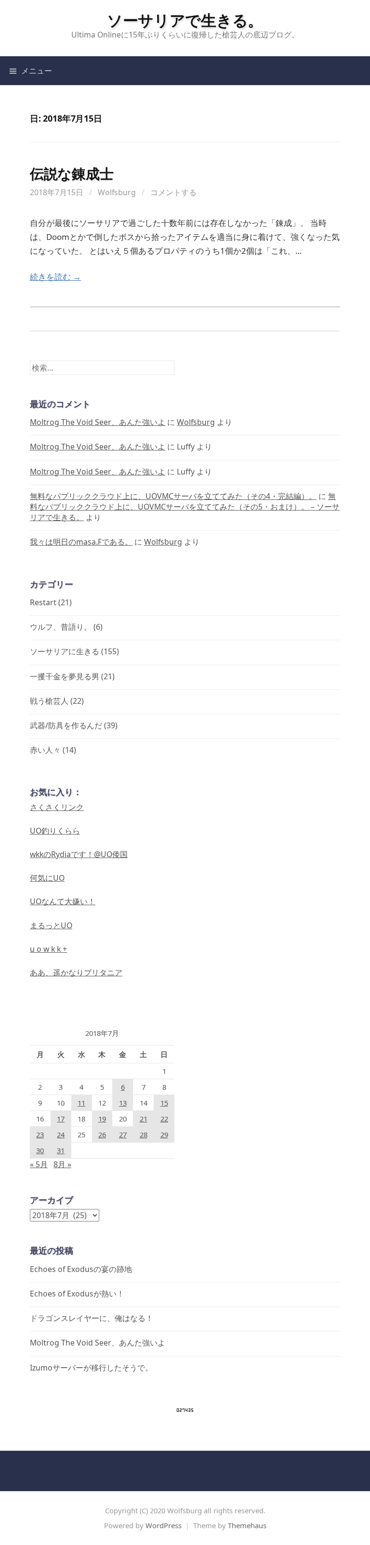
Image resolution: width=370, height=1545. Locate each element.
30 (40, 1150)
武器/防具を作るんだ (66, 725)
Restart (43, 602)
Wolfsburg (117, 192)
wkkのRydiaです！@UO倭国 (79, 854)
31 (61, 1150)
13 (123, 1103)
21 (143, 1118)
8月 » (62, 1164)
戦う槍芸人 (49, 701)
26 (102, 1134)
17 (61, 1118)
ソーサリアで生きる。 (185, 19)
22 (164, 1118)
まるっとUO (51, 925)
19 (102, 1118)
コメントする (173, 192)
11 (81, 1103)
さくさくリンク (57, 807)
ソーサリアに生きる (64, 651)
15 (164, 1103)
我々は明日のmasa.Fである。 (81, 541)
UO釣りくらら (55, 830)
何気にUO (47, 877)
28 (143, 1134)
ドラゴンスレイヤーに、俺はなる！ (91, 1318)
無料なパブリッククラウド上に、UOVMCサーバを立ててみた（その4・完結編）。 (173, 496)
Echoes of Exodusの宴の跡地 (81, 1269)
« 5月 (39, 1164)
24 (61, 1134)
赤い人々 (45, 750)
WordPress (163, 1525)
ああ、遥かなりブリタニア (76, 972)
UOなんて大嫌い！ (62, 901)
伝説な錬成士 (71, 173)
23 (40, 1134)
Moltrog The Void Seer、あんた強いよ (97, 422)
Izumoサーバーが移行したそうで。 (91, 1367)
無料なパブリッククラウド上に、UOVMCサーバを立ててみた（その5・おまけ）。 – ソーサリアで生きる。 (185, 507)
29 (164, 1134)
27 (123, 1134)
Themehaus (247, 1525)
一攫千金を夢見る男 (64, 676)
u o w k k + (48, 949)
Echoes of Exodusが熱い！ (77, 1293)
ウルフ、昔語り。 (61, 627)
